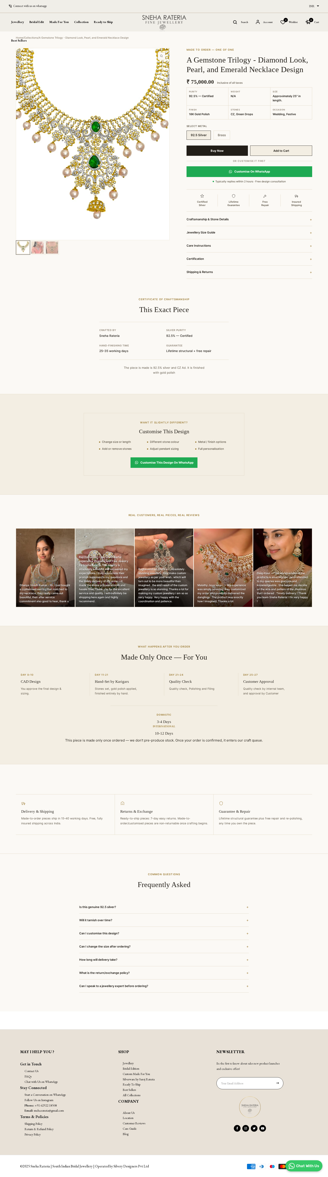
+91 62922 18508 (46, 1105)
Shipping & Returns (249, 272)
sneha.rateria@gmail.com (49, 1110)
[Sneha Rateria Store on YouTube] (262, 1128)
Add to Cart (281, 150)
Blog (126, 1134)
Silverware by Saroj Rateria (139, 1079)
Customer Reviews (134, 1123)
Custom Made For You (136, 1074)
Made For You (59, 22)
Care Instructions (249, 246)
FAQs (28, 1076)
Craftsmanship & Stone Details (249, 219)
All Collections (131, 1095)
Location (128, 1118)
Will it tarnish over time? (164, 920)
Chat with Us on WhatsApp (41, 1082)
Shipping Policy (33, 1124)
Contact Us (31, 1071)
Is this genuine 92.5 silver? (164, 907)
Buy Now (217, 150)
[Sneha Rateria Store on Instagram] (245, 1128)
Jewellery (128, 1063)
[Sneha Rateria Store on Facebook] (237, 1128)
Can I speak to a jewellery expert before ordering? (164, 986)
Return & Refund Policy (39, 1129)
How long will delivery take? (164, 959)
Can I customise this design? (164, 933)
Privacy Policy (33, 1134)
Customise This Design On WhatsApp (166, 462)
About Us (129, 1113)
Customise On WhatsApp (252, 171)
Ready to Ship (103, 22)
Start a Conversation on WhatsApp (45, 1095)
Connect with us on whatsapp (30, 6)
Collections (31, 37)
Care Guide (130, 1129)
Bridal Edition (131, 1069)
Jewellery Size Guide (249, 232)
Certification (249, 259)
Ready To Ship (131, 1084)
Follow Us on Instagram (39, 1100)
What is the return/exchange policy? (164, 973)
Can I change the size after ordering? (164, 946)
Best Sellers (19, 40)
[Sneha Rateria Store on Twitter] (254, 1128)
